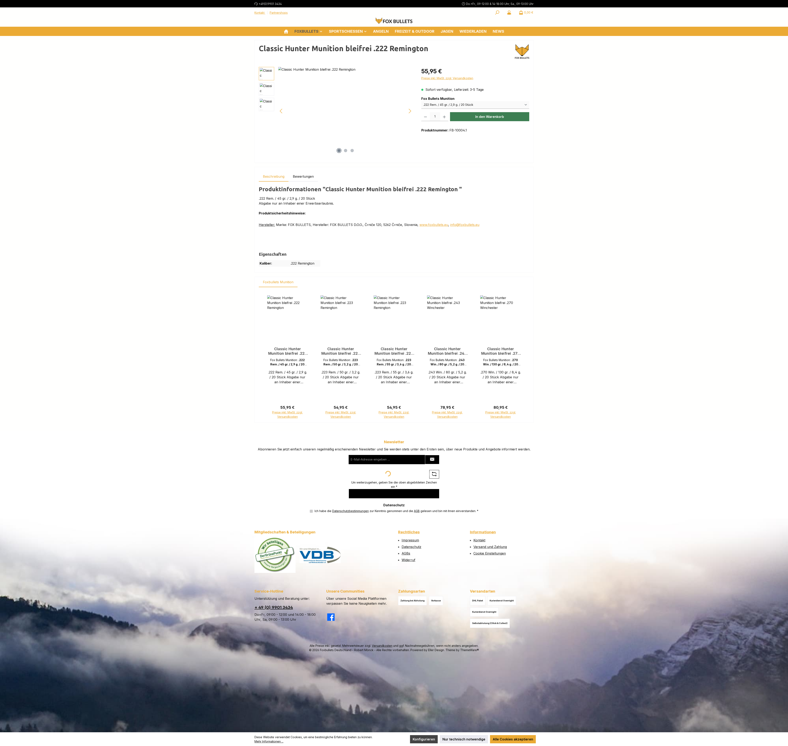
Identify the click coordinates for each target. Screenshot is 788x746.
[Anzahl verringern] (425, 116)
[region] (336, 111)
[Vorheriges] (281, 111)
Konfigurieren (424, 739)
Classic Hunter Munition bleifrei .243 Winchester (447, 351)
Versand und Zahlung (490, 547)
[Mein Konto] (509, 12)
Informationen (483, 532)
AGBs (406, 553)
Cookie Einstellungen (489, 553)
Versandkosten (382, 645)
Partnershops (279, 12)
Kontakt (259, 12)
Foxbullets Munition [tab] (278, 282)
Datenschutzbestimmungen (350, 511)
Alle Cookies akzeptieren (513, 739)
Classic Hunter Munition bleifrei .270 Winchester (500, 351)
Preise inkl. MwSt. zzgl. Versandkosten (447, 78)
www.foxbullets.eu (433, 225)
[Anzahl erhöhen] (444, 116)
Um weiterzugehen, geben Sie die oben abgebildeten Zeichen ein (394, 484)
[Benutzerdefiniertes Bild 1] (275, 555)
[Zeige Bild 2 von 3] (345, 150)
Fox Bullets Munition (438, 98)
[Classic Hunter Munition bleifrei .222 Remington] (345, 111)
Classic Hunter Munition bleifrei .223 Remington (340, 351)
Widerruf (408, 560)
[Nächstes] (410, 111)
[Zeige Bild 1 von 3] (339, 150)
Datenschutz (411, 547)
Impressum (410, 540)
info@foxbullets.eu (464, 225)
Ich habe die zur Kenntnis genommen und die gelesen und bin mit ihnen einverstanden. (396, 511)
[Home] (286, 31)
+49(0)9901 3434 (270, 4)
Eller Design (436, 650)
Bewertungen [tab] (303, 176)
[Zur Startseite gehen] (394, 21)
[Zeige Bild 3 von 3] (352, 150)
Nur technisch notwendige (463, 739)
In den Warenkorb (489, 117)
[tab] (274, 176)
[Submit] (432, 459)
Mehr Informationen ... (268, 741)
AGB (417, 511)
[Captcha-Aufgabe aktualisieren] (434, 474)
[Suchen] (497, 12)
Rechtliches (409, 532)
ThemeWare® (469, 650)
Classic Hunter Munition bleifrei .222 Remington (287, 351)
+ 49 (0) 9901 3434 (273, 607)
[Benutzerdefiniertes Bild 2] (320, 555)
